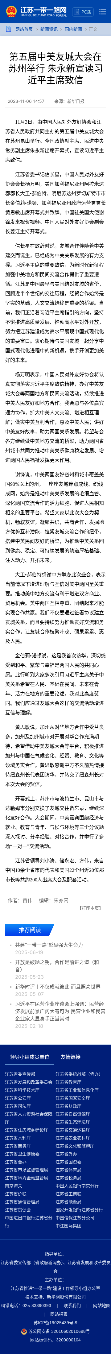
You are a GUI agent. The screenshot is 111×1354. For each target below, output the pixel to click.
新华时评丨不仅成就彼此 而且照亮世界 (58, 987)
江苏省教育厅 (68, 1082)
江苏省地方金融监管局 (26, 1177)
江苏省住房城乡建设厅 (26, 1129)
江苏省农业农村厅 (73, 1137)
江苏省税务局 (68, 1177)
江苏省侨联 (16, 1193)
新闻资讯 (49, 29)
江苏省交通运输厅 (73, 1129)
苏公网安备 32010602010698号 (58, 1331)
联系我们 (72, 1305)
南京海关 (13, 1185)
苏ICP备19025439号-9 (55, 1322)
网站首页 (24, 29)
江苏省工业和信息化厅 (77, 1090)
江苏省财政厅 (68, 1105)
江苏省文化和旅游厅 (75, 1145)
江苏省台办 (16, 1161)
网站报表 (59, 1314)
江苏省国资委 (68, 1161)
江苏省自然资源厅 (73, 1113)
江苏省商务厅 (18, 1145)
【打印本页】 (90, 908)
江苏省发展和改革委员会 (28, 1082)
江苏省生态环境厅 (73, 1121)
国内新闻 (73, 29)
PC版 (86, 11)
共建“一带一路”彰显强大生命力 (49, 945)
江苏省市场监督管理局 (26, 1169)
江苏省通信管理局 (22, 1201)
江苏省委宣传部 (20, 1074)
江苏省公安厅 (18, 1098)
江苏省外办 (66, 1153)
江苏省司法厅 (18, 1105)
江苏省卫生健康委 (22, 1153)
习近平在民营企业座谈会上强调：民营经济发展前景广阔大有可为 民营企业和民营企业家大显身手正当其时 (60, 1011)
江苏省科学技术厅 (22, 1090)
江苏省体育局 (68, 1169)
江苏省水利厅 (18, 1137)
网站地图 (101, 1305)
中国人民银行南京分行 (77, 1185)
